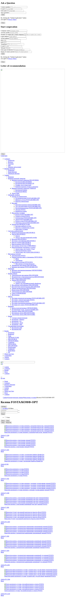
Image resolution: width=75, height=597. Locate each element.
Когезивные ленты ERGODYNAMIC (23, 313)
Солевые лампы (20, 282)
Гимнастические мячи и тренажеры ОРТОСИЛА (27, 257)
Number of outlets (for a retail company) (12, 34)
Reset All (8, 422)
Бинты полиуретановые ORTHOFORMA (24, 308)
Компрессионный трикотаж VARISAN (24, 188)
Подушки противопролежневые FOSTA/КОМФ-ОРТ (28, 303)
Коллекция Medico (21, 191)
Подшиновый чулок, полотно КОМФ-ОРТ (25, 309)
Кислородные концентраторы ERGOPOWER (26, 286)
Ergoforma (11, 332)
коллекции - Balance (18, 319)
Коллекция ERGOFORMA (23, 182)
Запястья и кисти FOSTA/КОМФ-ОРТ (27, 223)
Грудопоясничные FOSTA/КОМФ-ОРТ (27, 198)
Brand (3, 414)
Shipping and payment (14, 167)
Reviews (10, 162)
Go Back (5, 408)
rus (1, 378)
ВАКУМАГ (11, 350)
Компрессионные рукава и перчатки (26, 186)
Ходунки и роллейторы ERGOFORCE (24, 241)
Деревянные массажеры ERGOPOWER (24, 265)
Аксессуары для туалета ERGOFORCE (27, 252)
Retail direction (12, 172)
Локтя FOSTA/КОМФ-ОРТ (23, 219)
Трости (17, 236)
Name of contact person (7, 52)
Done (7, 420)
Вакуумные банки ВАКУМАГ (21, 278)
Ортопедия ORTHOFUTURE (21, 224)
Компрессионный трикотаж (16, 178)
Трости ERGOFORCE (18, 234)
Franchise (11, 164)
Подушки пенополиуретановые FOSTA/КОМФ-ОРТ (28, 298)
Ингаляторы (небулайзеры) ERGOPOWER (25, 285)
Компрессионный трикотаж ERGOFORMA (25, 180)
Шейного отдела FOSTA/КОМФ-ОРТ (27, 200)
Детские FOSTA (20, 209)
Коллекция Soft (16, 329)
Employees (11, 160)
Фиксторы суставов (21, 229)
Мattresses (11, 268)
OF (9, 352)
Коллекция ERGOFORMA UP (24, 183)
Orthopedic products (14, 195)
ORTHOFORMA (13, 341)
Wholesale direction (13, 173)
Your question (5, 12)
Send (2, 14)
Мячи (17, 259)
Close (2, 23)
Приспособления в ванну (23, 250)
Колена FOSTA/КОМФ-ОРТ (24, 214)
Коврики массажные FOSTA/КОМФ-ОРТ (25, 267)
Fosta (9, 336)
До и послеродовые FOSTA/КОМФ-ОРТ (28, 206)
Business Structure (9, 384)
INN (2, 40)
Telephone (4, 44)
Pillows (10, 296)
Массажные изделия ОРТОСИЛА (22, 262)
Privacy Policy (12, 19)
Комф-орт (11, 334)
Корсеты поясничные (22, 201)
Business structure (9, 168)
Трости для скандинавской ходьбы (26, 237)
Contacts (6, 359)
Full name (3, 11)
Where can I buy (9, 354)
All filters (3, 406)
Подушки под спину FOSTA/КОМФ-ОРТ (25, 305)
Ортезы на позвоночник (19, 196)
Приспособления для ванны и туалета (23, 247)
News (6, 372)
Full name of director (7, 50)
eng (4, 378)
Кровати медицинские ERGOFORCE (23, 232)
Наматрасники (16, 272)
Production (11, 170)
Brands (6, 331)
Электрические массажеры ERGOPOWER (25, 275)
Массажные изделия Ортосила (24, 264)
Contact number (5, 7)
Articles (6, 357)
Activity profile (5, 32)
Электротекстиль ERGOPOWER (22, 291)
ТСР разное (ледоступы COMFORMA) (24, 245)
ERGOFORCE (12, 339)
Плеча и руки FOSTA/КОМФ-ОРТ (26, 221)
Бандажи (14, 203)
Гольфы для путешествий (23, 185)
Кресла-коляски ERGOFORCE (21, 244)
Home (6, 381)
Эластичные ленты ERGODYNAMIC (23, 314)
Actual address (5, 38)
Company (7, 159)
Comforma (11, 342)
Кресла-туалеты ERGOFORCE (21, 242)
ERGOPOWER (12, 346)
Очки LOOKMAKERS (19, 293)
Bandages (11, 306)
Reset (3, 420)
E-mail (3, 9)
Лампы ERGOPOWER (19, 280)
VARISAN (11, 349)
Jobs (9, 165)
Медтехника (15, 295)
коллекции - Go (16, 321)
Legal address (5, 36)
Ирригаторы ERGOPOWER (20, 290)
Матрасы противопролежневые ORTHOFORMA (27, 270)
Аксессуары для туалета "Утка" (25, 249)
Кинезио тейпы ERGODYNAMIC (22, 311)
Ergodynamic (12, 347)
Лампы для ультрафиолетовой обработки (28, 283)
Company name (5, 31)
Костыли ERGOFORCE (19, 239)
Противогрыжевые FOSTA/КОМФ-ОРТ (28, 204)
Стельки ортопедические (19, 318)
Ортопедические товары (15, 397)
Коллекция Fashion (21, 190)
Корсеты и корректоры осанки (24, 227)
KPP (2, 42)
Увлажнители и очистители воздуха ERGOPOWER (28, 277)
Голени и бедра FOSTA (22, 216)
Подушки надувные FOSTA (20, 301)
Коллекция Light (17, 327)
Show (2, 422)
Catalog (6, 175)
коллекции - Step (17, 324)
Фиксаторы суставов (18, 213)
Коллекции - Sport (17, 323)
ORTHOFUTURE (13, 337)
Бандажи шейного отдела (23, 226)
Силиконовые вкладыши (16, 326)
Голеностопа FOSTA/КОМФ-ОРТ (25, 218)
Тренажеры (18, 260)
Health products (12, 273)
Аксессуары (15, 193)
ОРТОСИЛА (12, 344)
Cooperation (8, 355)
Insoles (10, 316)
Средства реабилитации (15, 231)
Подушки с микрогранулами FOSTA (23, 300)
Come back (4, 155)
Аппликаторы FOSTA (19, 255)
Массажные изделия (14, 254)
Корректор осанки (21, 211)
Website (3, 48)
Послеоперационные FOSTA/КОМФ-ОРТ (28, 208)
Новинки (11, 177)
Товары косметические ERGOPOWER (24, 288)
